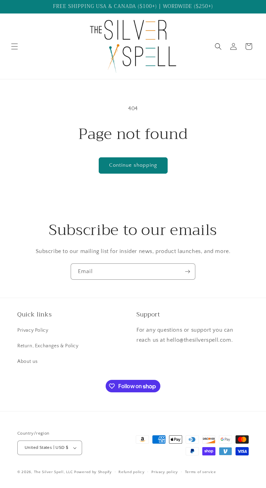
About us (27, 361)
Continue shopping (133, 165)
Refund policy (131, 472)
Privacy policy (164, 472)
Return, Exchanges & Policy (48, 346)
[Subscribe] (187, 271)
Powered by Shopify (93, 472)
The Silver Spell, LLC (53, 472)
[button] (14, 46)
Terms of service (200, 472)
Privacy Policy (32, 330)
